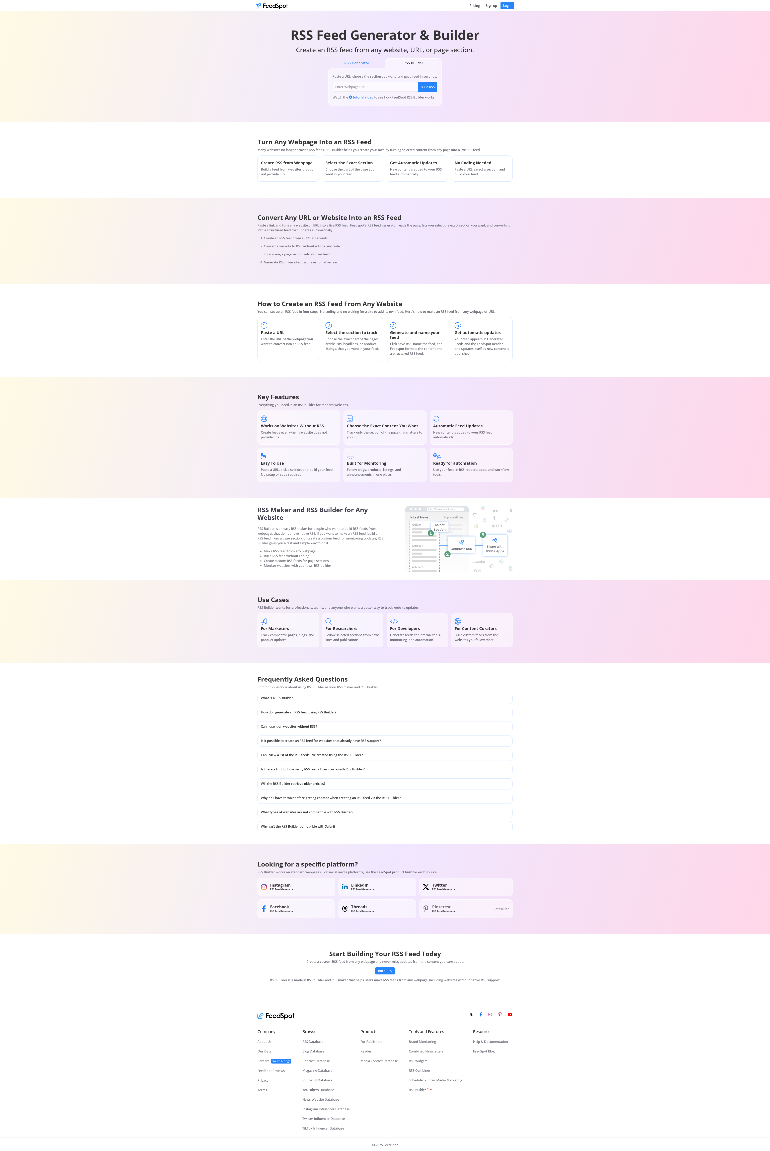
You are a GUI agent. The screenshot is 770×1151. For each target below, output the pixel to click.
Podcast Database (316, 1061)
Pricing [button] (474, 5)
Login (507, 5)
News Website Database (320, 1099)
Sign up (491, 5)
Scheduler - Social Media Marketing (435, 1080)
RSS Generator (356, 63)
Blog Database (313, 1051)
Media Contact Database (379, 1061)
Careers (273, 1061)
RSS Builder (413, 63)
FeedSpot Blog (484, 1051)
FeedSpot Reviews (271, 1071)
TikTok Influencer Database (323, 1128)
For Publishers (371, 1041)
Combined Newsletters (426, 1051)
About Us (264, 1041)
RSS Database (312, 1041)
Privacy (262, 1080)
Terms (262, 1090)
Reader (366, 1051)
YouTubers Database (318, 1090)
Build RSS (428, 87)
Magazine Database (317, 1070)
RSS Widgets (418, 1061)
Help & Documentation (490, 1041)
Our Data (264, 1051)
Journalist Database (317, 1080)
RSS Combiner (419, 1070)
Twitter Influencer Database (323, 1118)
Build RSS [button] (385, 971)
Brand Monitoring (422, 1041)
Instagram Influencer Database (326, 1109)
